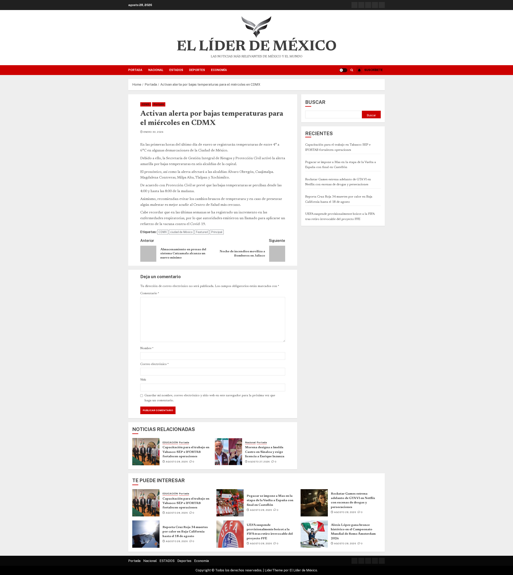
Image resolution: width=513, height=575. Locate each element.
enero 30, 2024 (153, 132)
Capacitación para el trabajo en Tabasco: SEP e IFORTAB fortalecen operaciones (186, 452)
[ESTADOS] (368, 5)
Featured (202, 232)
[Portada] (354, 5)
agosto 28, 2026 (177, 461)
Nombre (146, 348)
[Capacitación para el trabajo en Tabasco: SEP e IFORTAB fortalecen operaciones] (146, 451)
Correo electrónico (154, 364)
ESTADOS (176, 70)
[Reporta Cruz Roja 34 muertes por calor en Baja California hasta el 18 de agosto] (146, 534)
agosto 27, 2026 (259, 461)
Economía (219, 70)
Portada (135, 70)
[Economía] (382, 5)
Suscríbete (373, 70)
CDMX (145, 104)
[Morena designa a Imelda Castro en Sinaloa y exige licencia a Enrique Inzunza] (228, 451)
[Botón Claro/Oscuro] (343, 70)
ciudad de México (181, 232)
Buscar (315, 102)
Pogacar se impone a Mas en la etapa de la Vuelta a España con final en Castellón (270, 500)
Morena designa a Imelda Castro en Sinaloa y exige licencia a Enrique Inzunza (264, 452)
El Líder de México (257, 47)
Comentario (149, 293)
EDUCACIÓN (170, 442)
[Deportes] (375, 5)
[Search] (351, 70)
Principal (216, 232)
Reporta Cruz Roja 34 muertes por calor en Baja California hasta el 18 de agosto (185, 532)
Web (143, 379)
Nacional (155, 70)
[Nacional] (361, 5)
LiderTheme (274, 570)
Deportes (197, 70)
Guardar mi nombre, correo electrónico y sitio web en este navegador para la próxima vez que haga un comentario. (209, 398)
